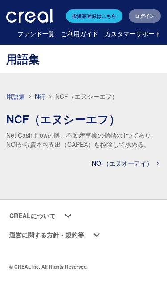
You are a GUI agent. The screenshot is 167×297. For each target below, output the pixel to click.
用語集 (15, 96)
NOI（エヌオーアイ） (123, 163)
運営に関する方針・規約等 (46, 234)
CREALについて (32, 215)
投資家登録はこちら (94, 15)
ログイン (145, 15)
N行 (41, 96)
